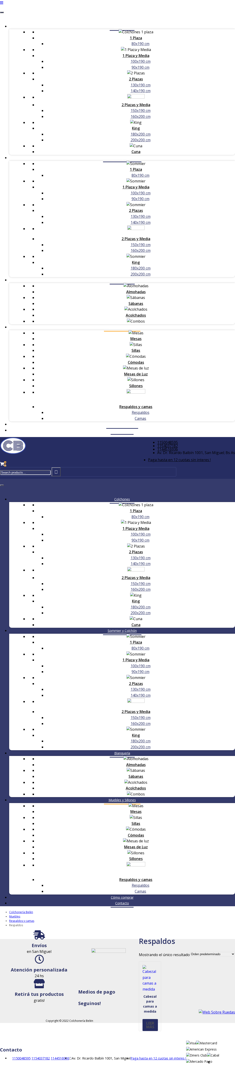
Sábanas (136, 303)
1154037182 (167, 445)
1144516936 (167, 449)
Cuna (135, 151)
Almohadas (136, 291)
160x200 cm (141, 116)
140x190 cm (141, 90)
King (136, 128)
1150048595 (167, 442)
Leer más (150, 1025)
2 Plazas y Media (136, 104)
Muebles (14, 916)
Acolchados (136, 315)
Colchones (122, 26)
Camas (140, 418)
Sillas (135, 350)
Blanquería (122, 280)
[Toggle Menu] (2, 12)
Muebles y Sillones (122, 327)
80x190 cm (140, 43)
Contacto (122, 430)
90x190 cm (140, 67)
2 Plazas (136, 79)
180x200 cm (141, 134)
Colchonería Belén (21, 912)
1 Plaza (136, 37)
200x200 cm (141, 139)
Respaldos (140, 412)
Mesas (136, 338)
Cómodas (136, 362)
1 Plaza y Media (136, 55)
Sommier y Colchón (122, 158)
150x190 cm (141, 110)
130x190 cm (141, 85)
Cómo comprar (122, 424)
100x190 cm (141, 61)
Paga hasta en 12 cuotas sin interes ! (179, 459)
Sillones (136, 385)
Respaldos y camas (135, 406)
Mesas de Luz (136, 374)
